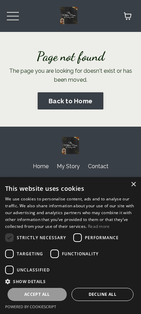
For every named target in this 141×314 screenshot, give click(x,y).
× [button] (133, 184)
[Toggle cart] (127, 16)
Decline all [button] (102, 294)
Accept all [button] (37, 294)
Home (41, 166)
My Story (68, 166)
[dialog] (70, 245)
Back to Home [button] (70, 101)
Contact (98, 166)
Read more (99, 226)
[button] (70, 281)
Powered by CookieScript (30, 306)
